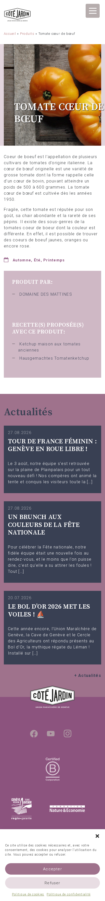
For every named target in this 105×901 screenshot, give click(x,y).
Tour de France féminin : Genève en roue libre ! (52, 445)
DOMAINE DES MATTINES (45, 294)
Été (37, 260)
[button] (97, 835)
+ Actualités (87, 675)
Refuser (52, 883)
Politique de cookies (28, 894)
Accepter (52, 869)
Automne (22, 260)
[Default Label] (51, 733)
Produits (27, 34)
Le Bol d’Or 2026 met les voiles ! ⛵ (49, 611)
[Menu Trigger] (93, 11)
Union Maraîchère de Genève (17, 15)
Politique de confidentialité (68, 894)
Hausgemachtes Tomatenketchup (54, 358)
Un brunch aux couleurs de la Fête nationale (44, 525)
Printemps (54, 260)
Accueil (10, 34)
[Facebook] (34, 733)
